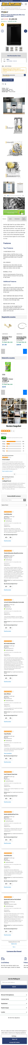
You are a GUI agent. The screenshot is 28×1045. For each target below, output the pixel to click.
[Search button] (22, 4)
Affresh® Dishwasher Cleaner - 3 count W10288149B (7, 379)
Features (4, 218)
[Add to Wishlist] (25, 75)
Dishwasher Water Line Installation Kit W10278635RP (22, 338)
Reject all (14, 1039)
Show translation (8, 753)
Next (14, 947)
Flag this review (7, 540)
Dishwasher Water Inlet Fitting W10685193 (7, 338)
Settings (14, 1036)
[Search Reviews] (24, 500)
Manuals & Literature (24, 219)
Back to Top (14, 943)
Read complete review (7, 471)
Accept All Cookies (14, 1042)
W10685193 (4, 340)
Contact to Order (8, 80)
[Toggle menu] (26, 4)
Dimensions (17, 218)
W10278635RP (19, 340)
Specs (10, 218)
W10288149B (5, 382)
